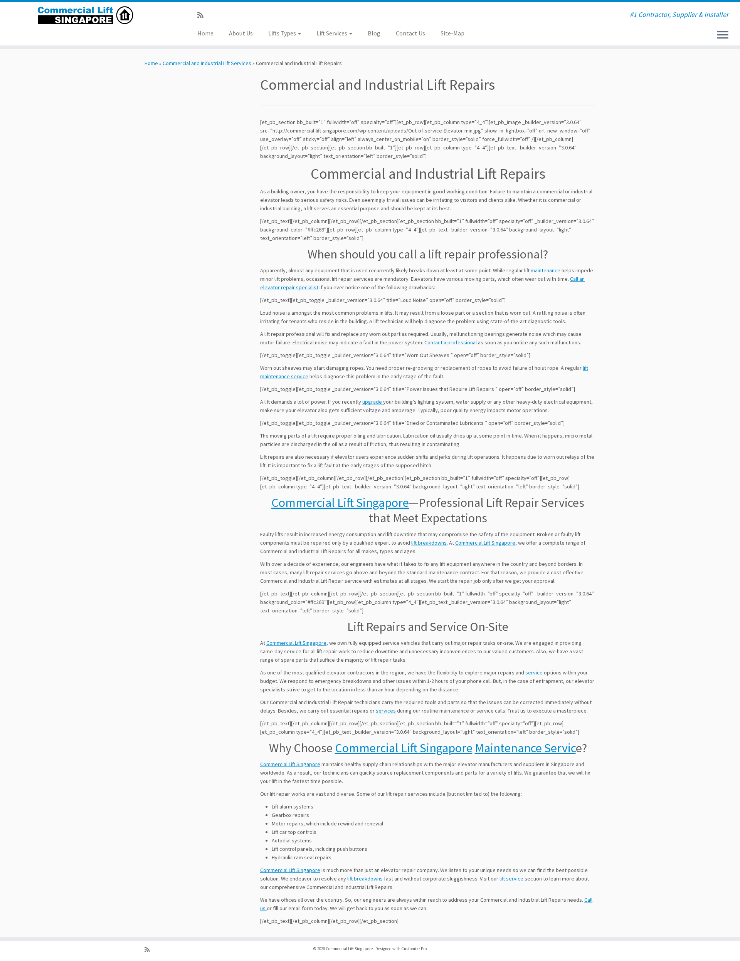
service (534, 672)
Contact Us (410, 33)
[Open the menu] (722, 35)
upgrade (372, 401)
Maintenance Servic (525, 748)
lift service (511, 878)
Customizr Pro (414, 948)
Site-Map (452, 33)
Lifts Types (282, 33)
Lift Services (332, 33)
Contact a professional (450, 342)
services (386, 710)
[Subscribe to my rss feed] (203, 15)
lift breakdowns (429, 542)
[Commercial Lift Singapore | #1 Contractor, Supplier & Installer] (85, 15)
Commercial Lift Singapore (340, 502)
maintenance (546, 270)
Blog (374, 33)
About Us (241, 33)
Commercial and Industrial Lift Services (207, 63)
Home (205, 33)
